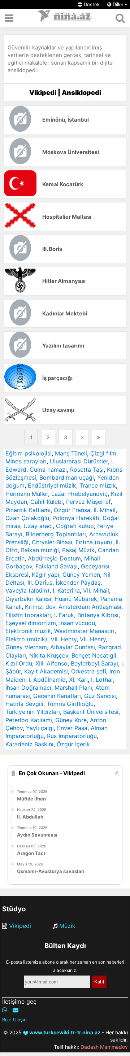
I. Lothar (102, 679)
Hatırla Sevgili (24, 703)
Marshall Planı (73, 687)
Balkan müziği (40, 550)
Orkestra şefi (88, 671)
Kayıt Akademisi (46, 671)
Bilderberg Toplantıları (56, 534)
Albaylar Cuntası (72, 647)
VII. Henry (64, 639)
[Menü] (9, 18)
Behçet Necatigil (94, 655)
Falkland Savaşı (56, 566)
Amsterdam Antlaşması (89, 606)
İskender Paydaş (78, 582)
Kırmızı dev (40, 606)
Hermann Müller (26, 493)
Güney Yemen (81, 574)
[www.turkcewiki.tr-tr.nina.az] (65, 18)
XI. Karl (78, 679)
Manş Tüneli (71, 453)
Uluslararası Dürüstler (79, 461)
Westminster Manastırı (84, 630)
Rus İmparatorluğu (72, 735)
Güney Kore (71, 720)
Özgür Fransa (72, 510)
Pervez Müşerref (88, 501)
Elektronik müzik (28, 630)
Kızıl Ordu (18, 663)
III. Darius (39, 582)
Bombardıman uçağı (66, 477)
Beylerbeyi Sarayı (94, 663)
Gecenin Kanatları (57, 695)
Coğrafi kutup (75, 525)
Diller (118, 4)
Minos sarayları (26, 461)
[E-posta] (15, 1009)
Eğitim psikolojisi (28, 453)
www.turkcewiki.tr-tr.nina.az (64, 1032)
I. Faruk (64, 615)
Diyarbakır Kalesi (28, 598)
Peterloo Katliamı (28, 720)
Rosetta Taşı (87, 469)
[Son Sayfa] (98, 437)
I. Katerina (66, 590)
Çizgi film (103, 453)
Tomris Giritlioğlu (70, 703)
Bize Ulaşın (14, 1019)
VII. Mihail (96, 590)
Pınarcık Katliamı (28, 510)
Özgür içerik (73, 744)
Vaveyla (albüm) (27, 590)
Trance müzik (97, 485)
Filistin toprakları (28, 615)
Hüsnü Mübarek (76, 598)
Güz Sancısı (100, 695)
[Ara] (120, 18)
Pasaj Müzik (78, 550)
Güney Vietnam (26, 647)
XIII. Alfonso (51, 663)
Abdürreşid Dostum (54, 558)
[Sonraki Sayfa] (82, 437)
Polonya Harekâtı (75, 518)
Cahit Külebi (46, 501)
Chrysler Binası (52, 542)
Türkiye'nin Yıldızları (32, 711)
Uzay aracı (38, 525)
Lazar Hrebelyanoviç (79, 493)
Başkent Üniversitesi (90, 711)
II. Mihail (105, 510)
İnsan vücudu (77, 623)
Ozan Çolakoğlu (27, 518)
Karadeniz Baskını (29, 744)
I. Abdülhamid (47, 679)
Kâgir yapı (45, 574)
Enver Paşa (72, 728)
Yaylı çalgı (40, 728)
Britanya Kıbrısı (97, 615)
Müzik (67, 925)
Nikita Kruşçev (48, 655)
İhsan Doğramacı (28, 687)
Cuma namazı (48, 469)
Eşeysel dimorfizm (30, 623)
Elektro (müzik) (26, 639)
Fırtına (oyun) (93, 542)
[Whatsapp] (4, 1009)
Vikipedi (20, 925)
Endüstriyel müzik (52, 485)
